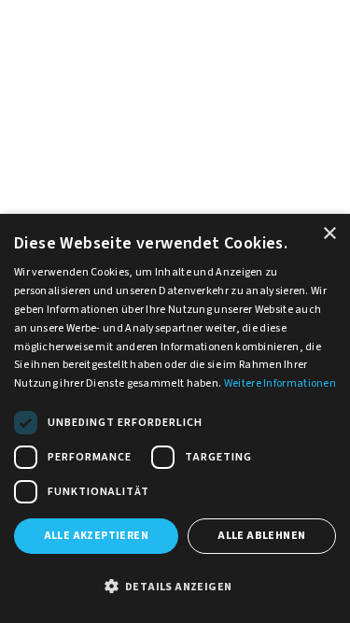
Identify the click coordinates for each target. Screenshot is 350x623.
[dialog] (175, 418)
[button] (175, 587)
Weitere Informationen (280, 383)
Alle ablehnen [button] (261, 536)
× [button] (329, 234)
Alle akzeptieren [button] (96, 536)
